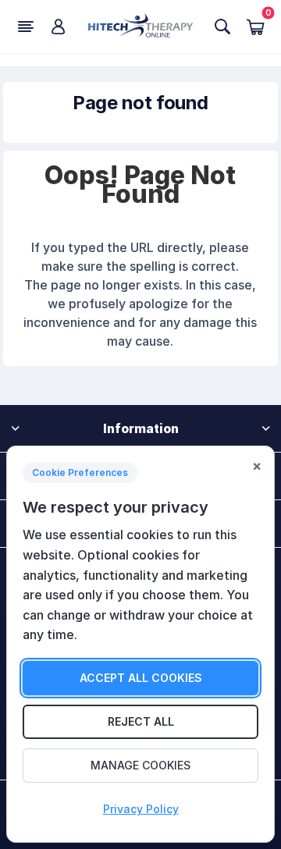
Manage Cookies (140, 765)
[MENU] (25, 26)
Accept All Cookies (141, 677)
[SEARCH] (223, 26)
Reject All (141, 721)
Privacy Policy (141, 808)
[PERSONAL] (58, 26)
